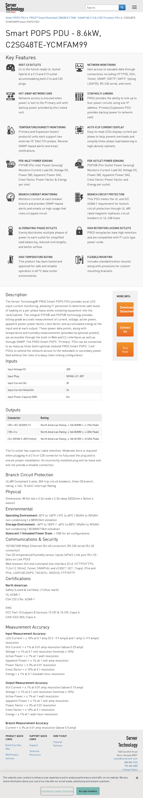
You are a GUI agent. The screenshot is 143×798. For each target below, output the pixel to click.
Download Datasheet (127, 309)
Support (33, 745)
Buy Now (125, 349)
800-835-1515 (130, 762)
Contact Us (125, 329)
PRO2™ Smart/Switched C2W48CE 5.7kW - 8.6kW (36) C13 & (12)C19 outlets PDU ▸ (76, 17)
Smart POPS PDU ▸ (17, 17)
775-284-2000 (130, 765)
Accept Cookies (88, 791)
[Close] (137, 778)
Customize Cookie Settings (57, 791)
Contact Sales (130, 769)
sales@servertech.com (125, 758)
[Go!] (122, 7)
